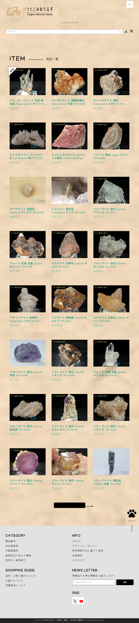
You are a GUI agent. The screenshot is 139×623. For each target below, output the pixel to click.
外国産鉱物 (11, 551)
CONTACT (78, 561)
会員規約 (77, 556)
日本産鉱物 (11, 546)
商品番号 (10, 541)
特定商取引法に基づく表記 (87, 551)
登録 (125, 583)
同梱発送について (15, 586)
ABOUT (76, 541)
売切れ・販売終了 (15, 561)
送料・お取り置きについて (20, 576)
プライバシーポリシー (85, 546)
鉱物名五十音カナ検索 (18, 556)
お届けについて (14, 581)
